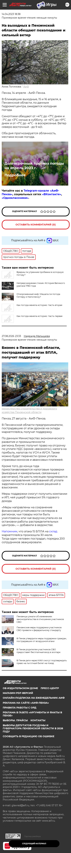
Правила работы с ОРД (19, 707)
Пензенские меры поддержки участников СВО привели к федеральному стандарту (39, 629)
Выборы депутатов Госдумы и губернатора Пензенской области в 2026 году (33, 728)
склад (53, 531)
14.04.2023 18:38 (11, 14)
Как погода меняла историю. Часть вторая (39, 305)
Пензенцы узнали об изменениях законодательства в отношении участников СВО (40, 619)
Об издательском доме (20, 688)
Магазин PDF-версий (18, 693)
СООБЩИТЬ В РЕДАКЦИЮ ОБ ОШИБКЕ (28, 736)
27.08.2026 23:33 (11, 336)
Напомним (9, 531)
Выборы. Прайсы (15, 720)
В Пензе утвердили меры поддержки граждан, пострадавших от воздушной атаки (42, 639)
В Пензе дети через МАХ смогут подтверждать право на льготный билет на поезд (42, 661)
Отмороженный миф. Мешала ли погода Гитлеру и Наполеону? (38, 295)
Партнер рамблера (32, 836)
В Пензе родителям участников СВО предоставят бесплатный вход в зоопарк (38, 650)
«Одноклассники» (15, 198)
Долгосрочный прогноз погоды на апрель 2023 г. (34, 165)
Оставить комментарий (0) (36, 224)
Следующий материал (34, 844)
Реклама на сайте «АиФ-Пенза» (26, 702)
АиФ (26, 86)
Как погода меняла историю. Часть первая (39, 316)
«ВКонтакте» (51, 194)
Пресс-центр (50, 688)
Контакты (38, 720)
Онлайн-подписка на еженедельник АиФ (34, 697)
